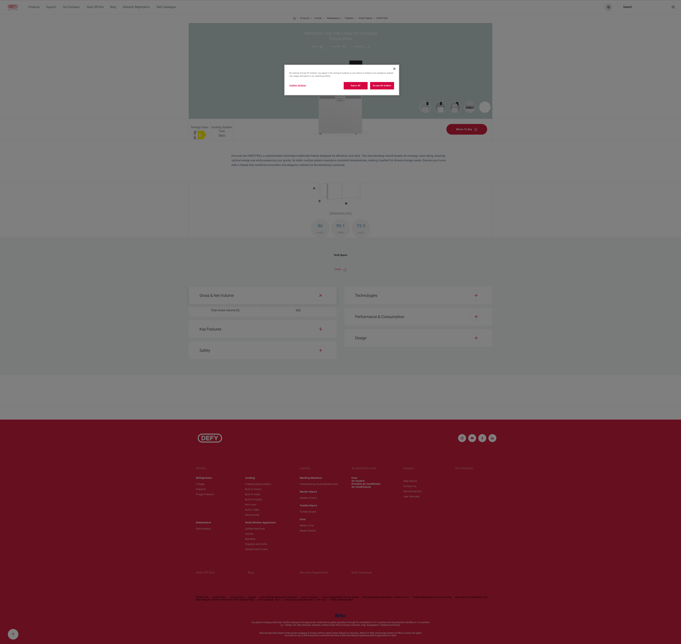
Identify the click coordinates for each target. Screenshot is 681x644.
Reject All (355, 85)
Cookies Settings (297, 85)
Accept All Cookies (382, 85)
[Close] (394, 69)
